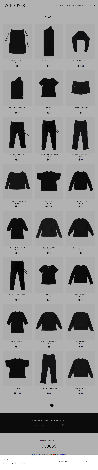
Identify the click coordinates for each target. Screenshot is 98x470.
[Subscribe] (87, 461)
